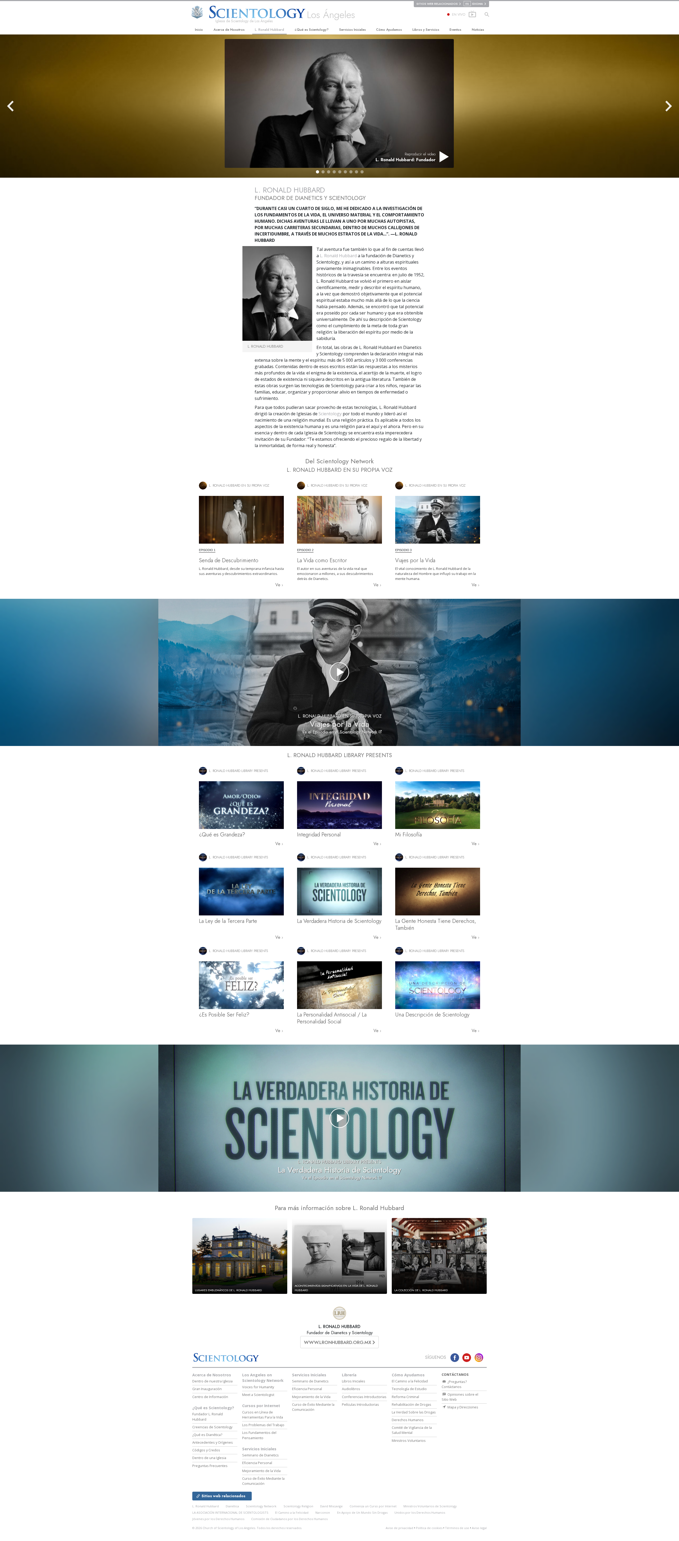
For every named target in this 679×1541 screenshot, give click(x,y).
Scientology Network (261, 1506)
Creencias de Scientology (212, 1427)
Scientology (330, 414)
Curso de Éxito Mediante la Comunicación (263, 1481)
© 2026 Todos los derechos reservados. (247, 1528)
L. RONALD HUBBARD (339, 1327)
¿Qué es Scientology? (312, 29)
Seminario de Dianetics (260, 1455)
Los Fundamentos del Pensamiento (259, 1435)
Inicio (199, 29)
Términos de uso (457, 1528)
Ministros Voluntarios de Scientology (430, 1506)
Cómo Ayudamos (389, 29)
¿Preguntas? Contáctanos (454, 1384)
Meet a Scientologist (258, 1394)
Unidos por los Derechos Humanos (419, 1512)
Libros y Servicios (425, 29)
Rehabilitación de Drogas (411, 1404)
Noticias (478, 29)
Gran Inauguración (207, 1388)
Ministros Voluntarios (409, 1440)
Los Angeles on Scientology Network (263, 1377)
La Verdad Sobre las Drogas (414, 1412)
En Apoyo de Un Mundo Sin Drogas (362, 1512)
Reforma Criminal (405, 1396)
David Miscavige (331, 1506)
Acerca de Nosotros (229, 29)
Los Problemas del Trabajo (263, 1424)
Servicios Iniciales (352, 29)
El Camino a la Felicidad (410, 1381)
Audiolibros (351, 1388)
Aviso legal (479, 1528)
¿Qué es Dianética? (207, 1434)
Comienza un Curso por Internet (373, 1506)
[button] (317, 171)
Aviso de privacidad (399, 1528)
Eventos (455, 29)
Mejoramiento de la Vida (261, 1470)
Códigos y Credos (206, 1450)
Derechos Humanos (408, 1419)
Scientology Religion (298, 1506)
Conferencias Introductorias (364, 1396)
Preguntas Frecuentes (210, 1465)
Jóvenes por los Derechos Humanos (218, 1519)
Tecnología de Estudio (409, 1388)
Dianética (232, 1506)
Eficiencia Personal (257, 1462)
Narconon (322, 1512)
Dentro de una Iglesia (209, 1457)
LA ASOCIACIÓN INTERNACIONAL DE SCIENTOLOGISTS (230, 1512)
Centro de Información (210, 1396)
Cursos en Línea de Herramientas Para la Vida (262, 1415)
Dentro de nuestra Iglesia (212, 1381)
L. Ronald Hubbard (269, 29)
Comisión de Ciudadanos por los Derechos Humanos (289, 1519)
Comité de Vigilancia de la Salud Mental (412, 1430)
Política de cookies (429, 1528)
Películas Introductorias (360, 1404)
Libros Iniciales (353, 1381)
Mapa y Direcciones (462, 1407)
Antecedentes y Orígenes (212, 1442)
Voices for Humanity (258, 1387)
